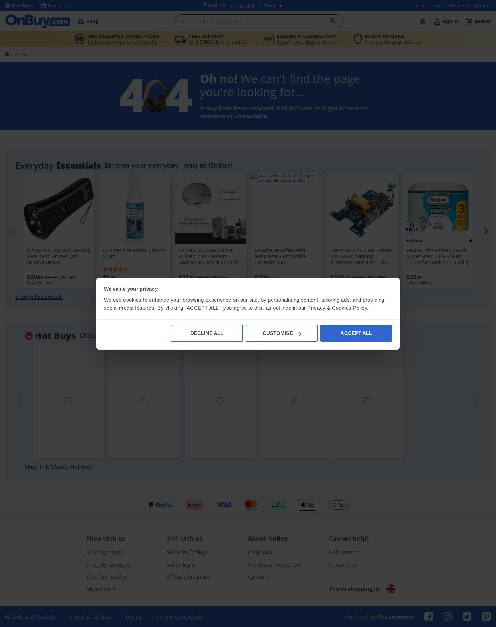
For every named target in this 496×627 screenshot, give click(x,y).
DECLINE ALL (206, 333)
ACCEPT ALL (356, 333)
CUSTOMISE (278, 333)
